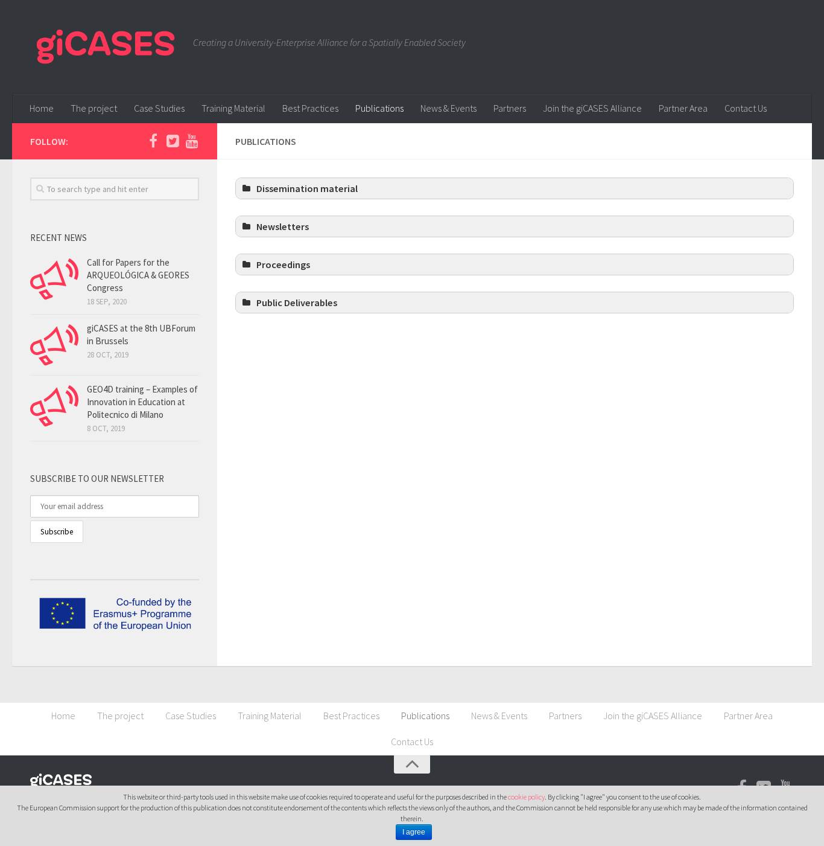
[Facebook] (153, 140)
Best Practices (310, 108)
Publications (379, 108)
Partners (509, 108)
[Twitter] (172, 140)
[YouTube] (192, 140)
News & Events (448, 108)
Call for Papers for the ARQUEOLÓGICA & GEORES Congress (138, 275)
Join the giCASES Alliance (592, 108)
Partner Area (683, 108)
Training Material (233, 108)
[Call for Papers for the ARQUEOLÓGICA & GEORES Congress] (54, 279)
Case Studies (159, 108)
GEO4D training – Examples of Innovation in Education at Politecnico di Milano (142, 401)
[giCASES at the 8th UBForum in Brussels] (54, 345)
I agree (413, 832)
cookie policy (526, 796)
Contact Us (745, 108)
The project (94, 108)
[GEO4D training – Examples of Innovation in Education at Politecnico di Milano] (54, 406)
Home (42, 108)
